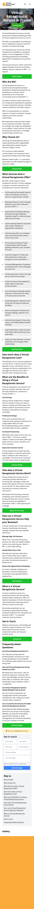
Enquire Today (17, 465)
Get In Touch (17, 76)
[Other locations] (25, 4)
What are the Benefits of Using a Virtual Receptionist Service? (15, 798)
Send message (17, 768)
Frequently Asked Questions (14, 822)
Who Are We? (8, 780)
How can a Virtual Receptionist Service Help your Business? (15, 809)
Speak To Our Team (17, 511)
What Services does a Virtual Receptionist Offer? (14, 787)
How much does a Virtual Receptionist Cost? (13, 793)
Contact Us (17, 25)
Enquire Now (17, 169)
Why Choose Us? (10, 783)
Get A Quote (17, 581)
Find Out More (17, 349)
